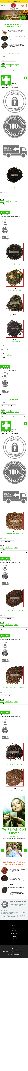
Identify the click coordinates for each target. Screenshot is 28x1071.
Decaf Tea (14, 928)
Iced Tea (14, 931)
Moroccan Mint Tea (14, 316)
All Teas (14, 925)
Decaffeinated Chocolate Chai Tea (15, 533)
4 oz (8, 65)
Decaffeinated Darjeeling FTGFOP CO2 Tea (14, 688)
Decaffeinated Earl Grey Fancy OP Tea (14, 765)
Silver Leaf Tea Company (13, 951)
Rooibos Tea (14, 938)
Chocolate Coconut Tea (14, 265)
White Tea (14, 939)
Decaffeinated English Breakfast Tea (14, 610)
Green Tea (14, 930)
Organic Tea (14, 935)
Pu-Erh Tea (14, 936)
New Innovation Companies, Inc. (14, 954)
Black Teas (14, 927)
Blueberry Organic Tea (14, 341)
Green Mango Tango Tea (14, 290)
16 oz (17, 65)
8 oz (12, 65)
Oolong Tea (14, 933)
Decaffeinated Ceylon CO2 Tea (14, 790)
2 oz (3, 65)
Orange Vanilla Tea (14, 188)
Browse (22, 18)
